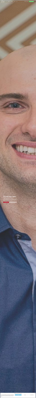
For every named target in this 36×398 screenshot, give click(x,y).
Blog (16, 1)
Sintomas (9, 1)
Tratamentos (12, 1)
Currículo (14, 1)
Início (6, 1)
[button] (31, 1)
